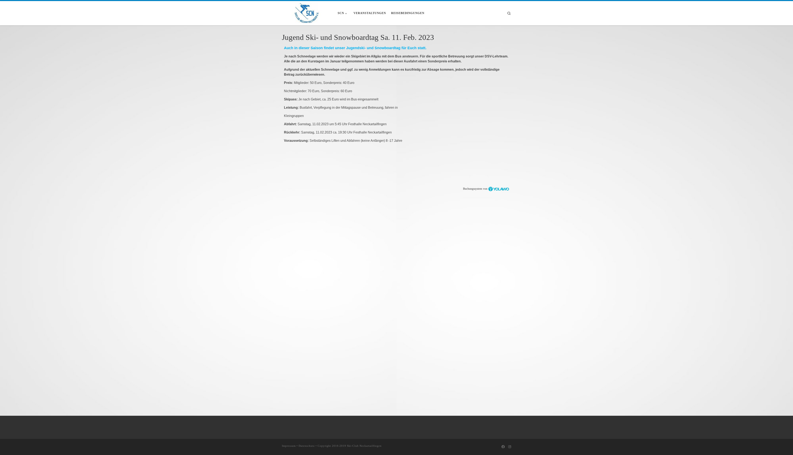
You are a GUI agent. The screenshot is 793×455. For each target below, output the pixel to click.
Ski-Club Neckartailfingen (364, 445)
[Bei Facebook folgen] (503, 447)
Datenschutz (307, 445)
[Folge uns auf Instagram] (509, 447)
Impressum (289, 445)
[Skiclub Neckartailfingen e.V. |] (306, 12)
